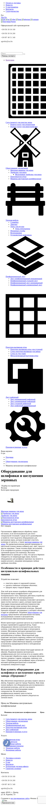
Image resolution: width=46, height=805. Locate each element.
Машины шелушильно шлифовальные (25, 179)
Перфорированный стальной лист (24, 281)
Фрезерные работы (13, 750)
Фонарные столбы (17, 231)
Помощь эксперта (8, 56)
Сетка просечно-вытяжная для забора (25, 351)
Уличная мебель (12, 723)
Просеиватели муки (18, 177)
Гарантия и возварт (13, 769)
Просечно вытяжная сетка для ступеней (26, 349)
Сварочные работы (13, 744)
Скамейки (14, 222)
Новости (9, 5)
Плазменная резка (13, 740)
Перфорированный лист (15, 725)
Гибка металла (11, 742)
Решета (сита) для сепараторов (22, 125)
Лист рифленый (12, 730)
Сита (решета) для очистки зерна (19, 719)
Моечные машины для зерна (21, 170)
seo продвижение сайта (20, 798)
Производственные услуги (16, 732)
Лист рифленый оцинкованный (23, 406)
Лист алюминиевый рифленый (22, 401)
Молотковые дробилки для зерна (28, 174)
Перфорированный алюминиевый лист (26, 285)
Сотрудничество (12, 11)
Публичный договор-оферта (17, 766)
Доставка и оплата (13, 758)
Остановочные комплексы (21, 235)
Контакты (10, 9)
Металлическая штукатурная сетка (24, 356)
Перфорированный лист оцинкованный (26, 283)
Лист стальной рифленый (20, 404)
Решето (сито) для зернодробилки (24, 127)
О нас (8, 762)
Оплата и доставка (13, 3)
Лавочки (13, 224)
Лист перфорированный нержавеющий (26, 279)
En (5, 17)
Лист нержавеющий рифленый (22, 399)
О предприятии (12, 7)
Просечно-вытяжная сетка (16, 727)
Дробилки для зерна (18, 172)
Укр (2, 17)
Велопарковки (16, 233)
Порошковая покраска (14, 746)
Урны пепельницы (22, 229)
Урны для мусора (17, 227)
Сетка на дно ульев (18, 354)
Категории (10, 60)
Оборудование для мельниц (17, 721)
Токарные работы (13, 748)
